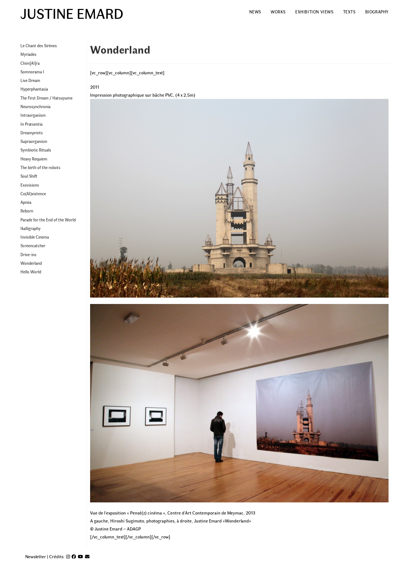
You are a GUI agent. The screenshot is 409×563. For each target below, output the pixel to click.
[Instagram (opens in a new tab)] (68, 556)
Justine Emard (71, 12)
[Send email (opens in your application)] (87, 556)
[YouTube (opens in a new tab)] (80, 556)
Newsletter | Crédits (44, 556)
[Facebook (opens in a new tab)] (74, 556)
